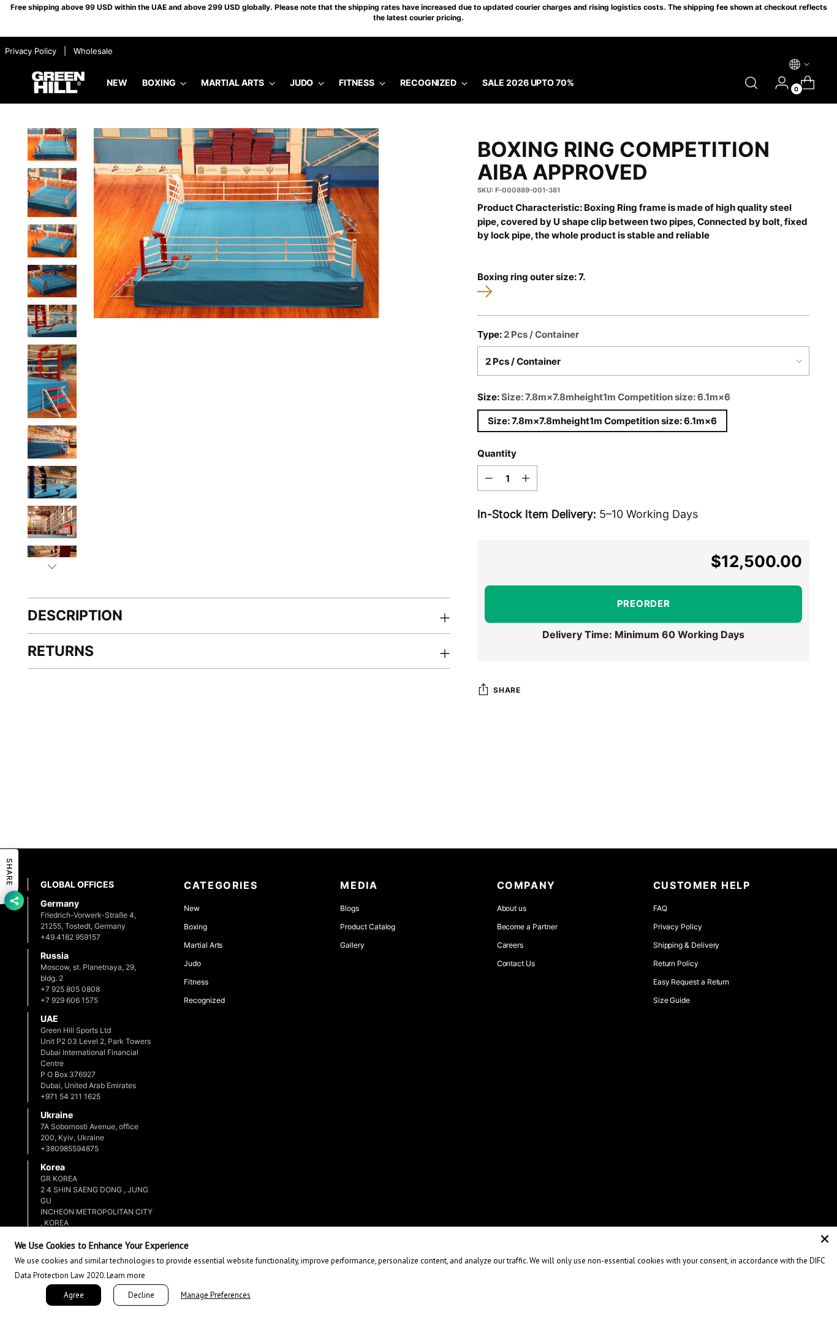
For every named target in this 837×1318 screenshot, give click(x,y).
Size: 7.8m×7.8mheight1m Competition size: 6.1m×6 (602, 421)
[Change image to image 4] (52, 281)
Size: (603, 397)
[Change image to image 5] (52, 321)
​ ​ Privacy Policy (29, 51)
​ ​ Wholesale (91, 51)
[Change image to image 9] (52, 522)
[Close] (825, 1239)
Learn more (126, 1275)
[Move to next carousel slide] (799, 806)
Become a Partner (527, 926)
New (192, 908)
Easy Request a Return (691, 981)
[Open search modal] (751, 82)
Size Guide (671, 1000)
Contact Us (516, 963)
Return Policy (676, 963)
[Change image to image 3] (52, 240)
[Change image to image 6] (52, 381)
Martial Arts (203, 945)
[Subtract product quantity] (489, 478)
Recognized (204, 1000)
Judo (192, 963)
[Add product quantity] (526, 478)
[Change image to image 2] (52, 192)
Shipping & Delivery (686, 945)
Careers (510, 945)
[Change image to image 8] (52, 482)
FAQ (660, 908)
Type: (528, 334)
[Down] (52, 566)
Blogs (349, 908)
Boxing (195, 926)
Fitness (196, 981)
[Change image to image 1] (52, 144)
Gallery (352, 945)
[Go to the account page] (777, 82)
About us (511, 908)
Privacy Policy (677, 926)
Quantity (497, 453)
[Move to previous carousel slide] (770, 806)
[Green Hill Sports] (58, 83)
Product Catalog (367, 926)
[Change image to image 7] (52, 441)
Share (506, 690)
